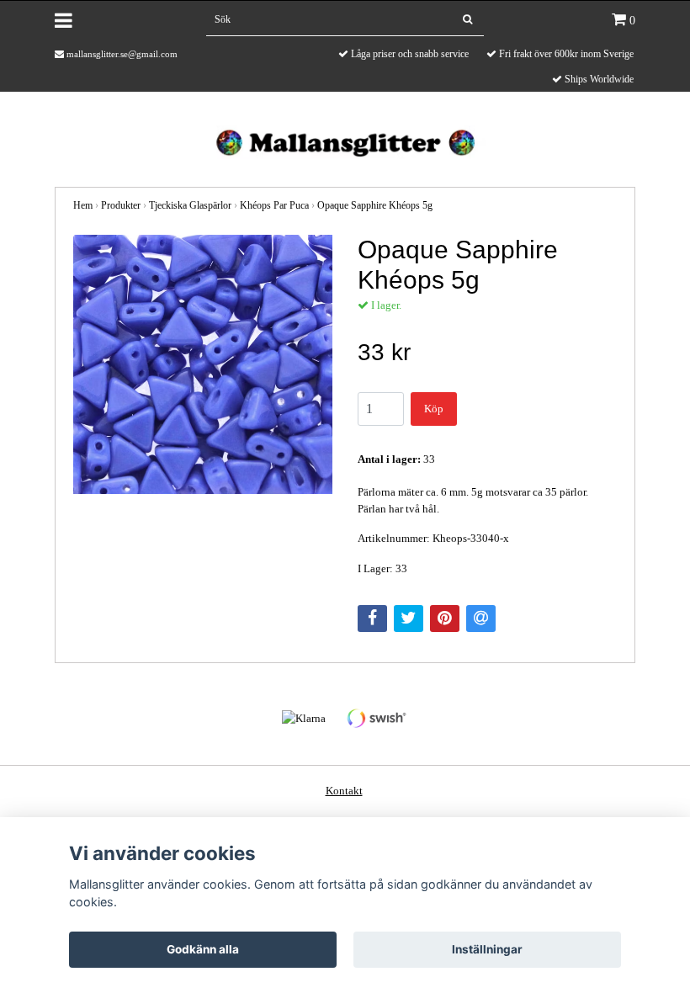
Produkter (121, 205)
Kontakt (344, 790)
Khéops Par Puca (274, 205)
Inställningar (487, 949)
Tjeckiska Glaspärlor (190, 205)
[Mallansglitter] (344, 141)
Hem (83, 205)
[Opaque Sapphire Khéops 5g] (202, 364)
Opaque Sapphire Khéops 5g (375, 205)
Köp (433, 408)
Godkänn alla (203, 949)
